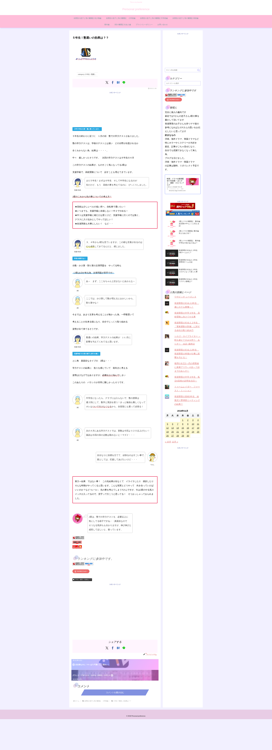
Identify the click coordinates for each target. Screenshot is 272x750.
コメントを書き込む (115, 692)
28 (177, 436)
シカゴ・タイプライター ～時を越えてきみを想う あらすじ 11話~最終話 (187, 340)
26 (167, 436)
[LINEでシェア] (123, 82)
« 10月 (168, 442)
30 (188, 436)
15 (183, 428)
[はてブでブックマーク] (118, 82)
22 (183, 432)
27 (172, 436)
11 (198, 424)
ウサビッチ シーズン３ (185, 297)
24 (193, 432)
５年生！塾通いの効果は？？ (83, 579)
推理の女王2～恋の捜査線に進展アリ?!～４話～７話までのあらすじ (187, 367)
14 (177, 428)
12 (167, 428)
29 (183, 436)
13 (172, 428)
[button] (198, 70)
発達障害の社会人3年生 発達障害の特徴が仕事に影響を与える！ (187, 354)
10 (193, 424)
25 (198, 432)
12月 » (175, 442)
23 (188, 432)
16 (188, 428)
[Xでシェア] (107, 82)
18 (198, 428)
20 (172, 432)
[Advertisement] (114, 109)
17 (193, 428)
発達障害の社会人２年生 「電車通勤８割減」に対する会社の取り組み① (187, 326)
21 (177, 432)
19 (167, 432)
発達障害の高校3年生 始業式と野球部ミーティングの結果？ (187, 400)
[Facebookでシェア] (112, 82)
